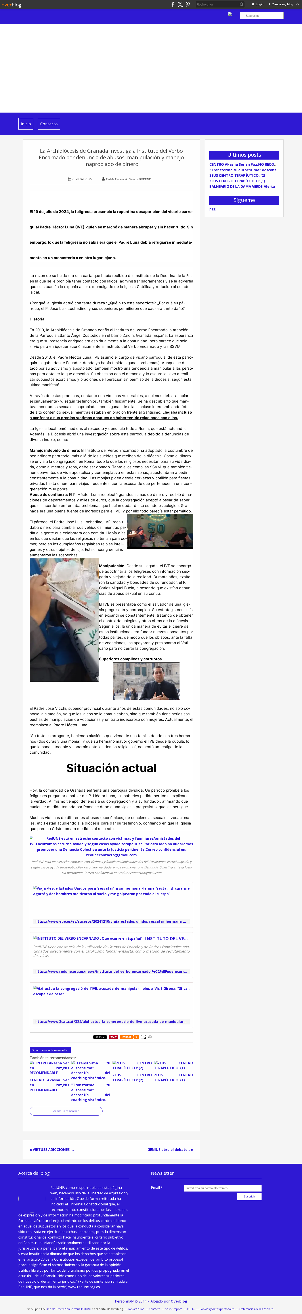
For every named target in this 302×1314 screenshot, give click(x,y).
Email (155, 1187)
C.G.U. (191, 1309)
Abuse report (173, 1309)
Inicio (26, 123)
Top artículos (136, 1309)
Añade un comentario (66, 1111)
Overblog (179, 1301)
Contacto (49, 123)
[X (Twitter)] (180, 4)
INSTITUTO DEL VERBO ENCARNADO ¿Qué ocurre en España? (167, 938)
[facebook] (173, 4)
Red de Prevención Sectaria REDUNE (68, 1309)
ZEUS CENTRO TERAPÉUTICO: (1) (237, 181)
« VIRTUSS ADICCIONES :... (52, 1149)
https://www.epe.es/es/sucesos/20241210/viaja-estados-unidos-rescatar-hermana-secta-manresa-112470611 (111, 921)
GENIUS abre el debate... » (170, 1149)
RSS (212, 209)
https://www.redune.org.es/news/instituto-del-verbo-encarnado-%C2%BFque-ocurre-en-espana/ (111, 971)
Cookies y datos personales (216, 1309)
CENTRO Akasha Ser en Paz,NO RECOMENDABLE (251, 164)
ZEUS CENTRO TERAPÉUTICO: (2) (237, 175)
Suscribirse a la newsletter (50, 1050)
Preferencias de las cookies (256, 1309)
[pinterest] (187, 4)
